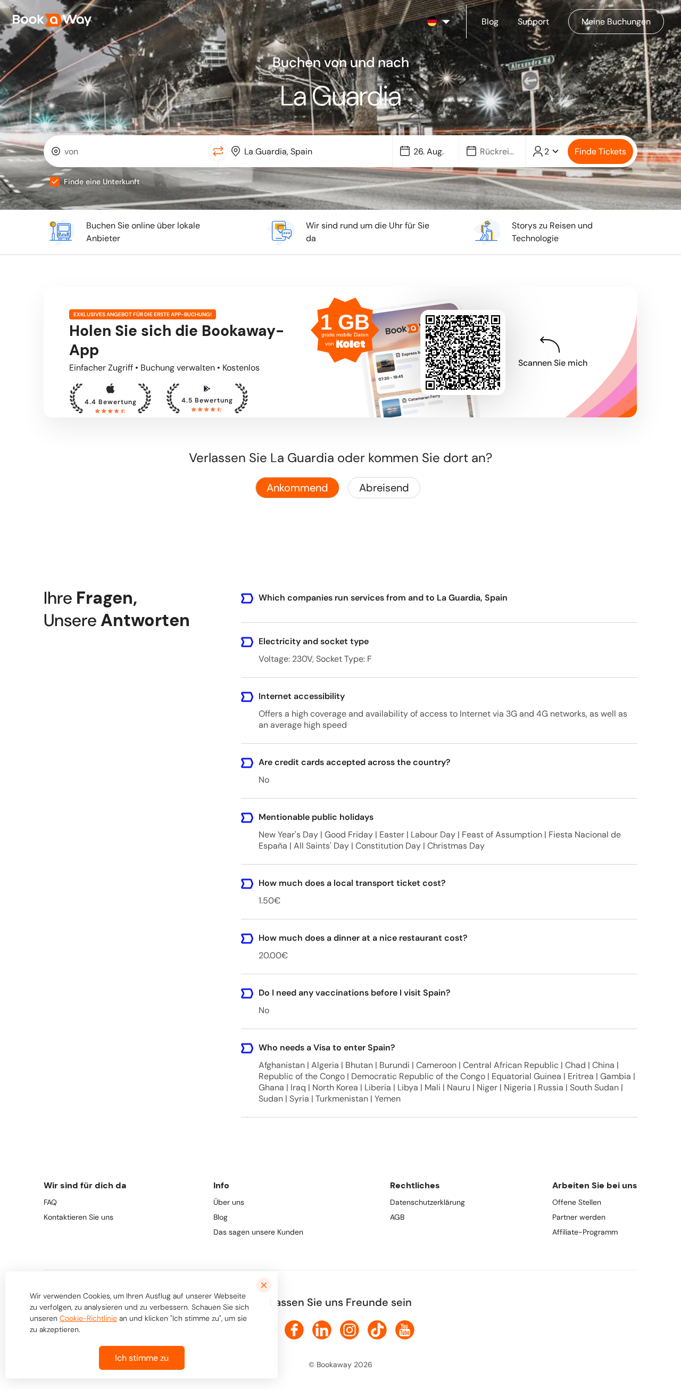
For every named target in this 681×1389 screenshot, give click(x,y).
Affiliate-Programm (585, 1232)
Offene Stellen (576, 1202)
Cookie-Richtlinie (88, 1318)
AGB (397, 1217)
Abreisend (384, 488)
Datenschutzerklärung (427, 1202)
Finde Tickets (600, 151)
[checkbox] (55, 181)
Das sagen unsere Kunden (258, 1232)
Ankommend (297, 488)
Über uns (228, 1202)
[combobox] (128, 151)
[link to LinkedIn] (321, 1329)
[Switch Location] (218, 151)
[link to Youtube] (404, 1329)
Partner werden (578, 1217)
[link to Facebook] (294, 1329)
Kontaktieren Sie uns (78, 1217)
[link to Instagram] (349, 1329)
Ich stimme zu (142, 1357)
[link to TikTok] (377, 1329)
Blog (220, 1217)
